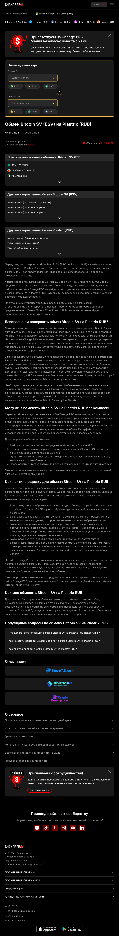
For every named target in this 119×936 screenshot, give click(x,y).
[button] (12, 132)
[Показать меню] (111, 4)
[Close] (110, 35)
